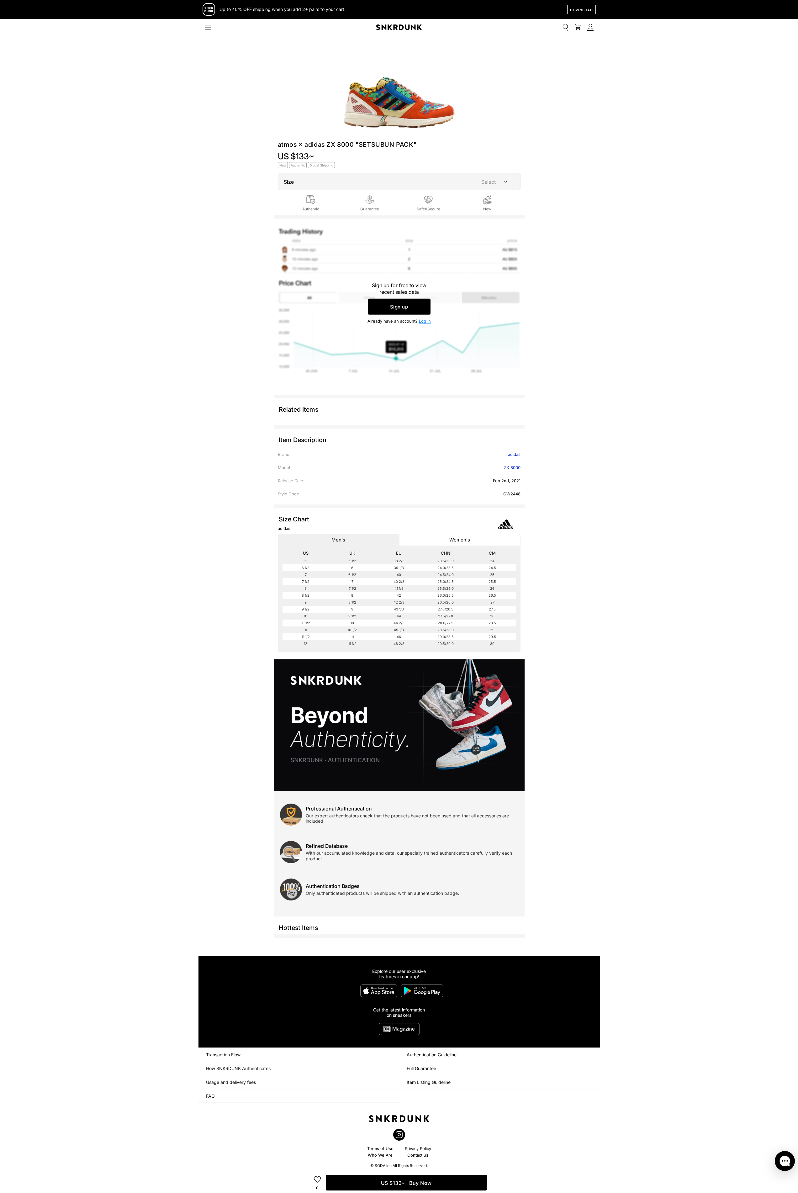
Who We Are (380, 1155)
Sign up (399, 307)
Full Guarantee (421, 1068)
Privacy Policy (418, 1148)
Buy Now (406, 1183)
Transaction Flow (223, 1054)
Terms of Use (380, 1148)
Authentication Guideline (432, 1054)
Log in (425, 321)
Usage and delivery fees (231, 1082)
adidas (514, 454)
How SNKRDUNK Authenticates (238, 1068)
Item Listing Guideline (429, 1082)
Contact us (417, 1155)
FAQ (210, 1096)
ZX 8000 (512, 467)
